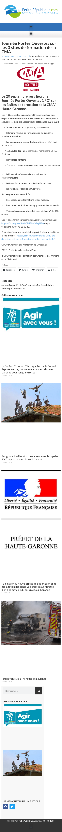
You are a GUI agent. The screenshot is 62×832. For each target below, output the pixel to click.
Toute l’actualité (20, 56)
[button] (31, 27)
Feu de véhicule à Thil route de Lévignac (23, 678)
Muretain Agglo (47, 64)
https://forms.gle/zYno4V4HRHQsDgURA (22, 223)
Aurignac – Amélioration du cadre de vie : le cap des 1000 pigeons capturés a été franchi (29, 458)
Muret (38, 64)
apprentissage (8, 285)
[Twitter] (12, 806)
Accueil (5, 56)
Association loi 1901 (34, 821)
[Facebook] (5, 806)
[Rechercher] (38, 690)
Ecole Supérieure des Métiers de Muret (35, 285)
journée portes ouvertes (13, 288)
